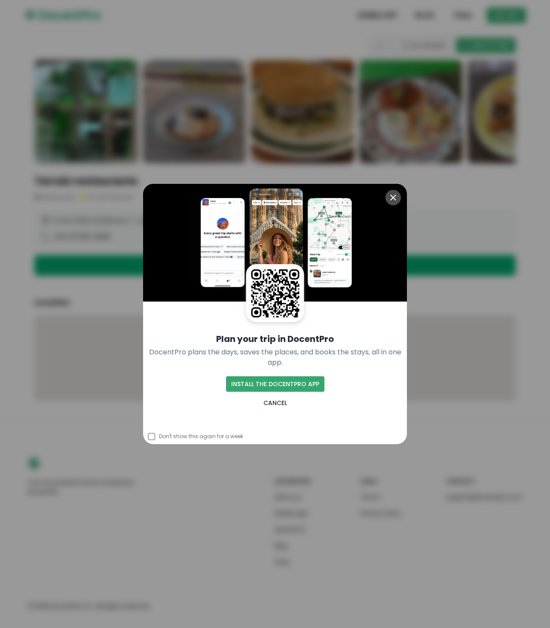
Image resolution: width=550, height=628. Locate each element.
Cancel (275, 403)
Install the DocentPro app (275, 384)
